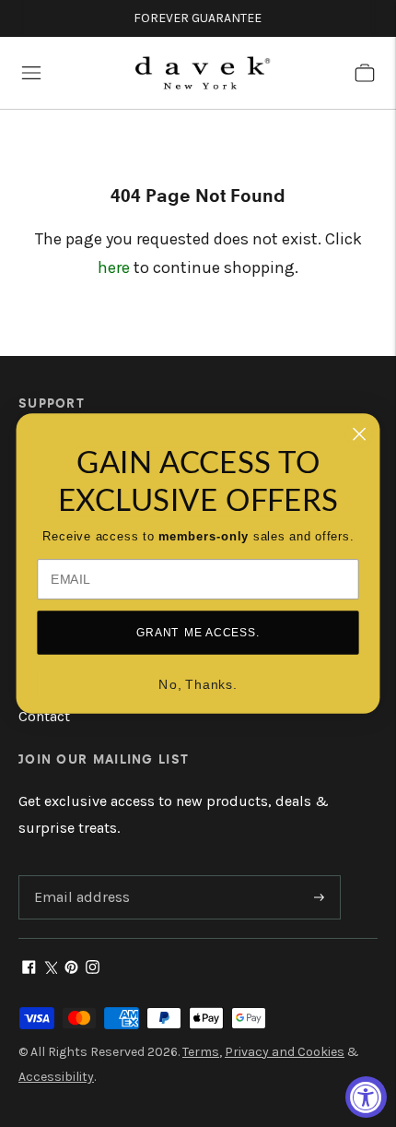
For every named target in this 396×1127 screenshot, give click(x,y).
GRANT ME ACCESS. (198, 632)
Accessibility (56, 1077)
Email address (79, 876)
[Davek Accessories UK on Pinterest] (71, 969)
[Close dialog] (359, 434)
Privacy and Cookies (284, 1052)
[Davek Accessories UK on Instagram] (92, 969)
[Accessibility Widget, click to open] (366, 1097)
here (114, 267)
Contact (44, 716)
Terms (200, 1052)
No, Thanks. (197, 685)
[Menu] (31, 73)
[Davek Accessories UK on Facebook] (29, 969)
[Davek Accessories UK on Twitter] (50, 969)
